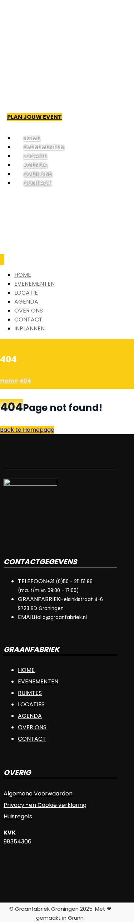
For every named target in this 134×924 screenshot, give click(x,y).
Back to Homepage (27, 430)
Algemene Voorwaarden (38, 793)
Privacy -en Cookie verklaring (45, 805)
